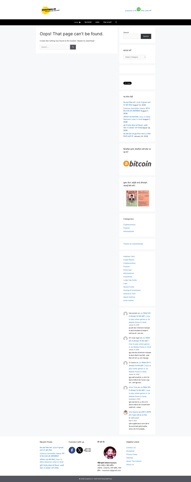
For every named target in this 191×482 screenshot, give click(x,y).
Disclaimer (130, 451)
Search (126, 32)
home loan (127, 270)
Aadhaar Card (129, 256)
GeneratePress (106, 479)
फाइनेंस (97, 22)
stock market (128, 300)
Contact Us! (131, 448)
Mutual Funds (128, 287)
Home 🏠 (77, 22)
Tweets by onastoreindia (133, 244)
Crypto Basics (128, 260)
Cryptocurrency (129, 225)
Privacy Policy (131, 454)
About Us (130, 465)
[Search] (73, 47)
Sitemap (129, 458)
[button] (116, 22)
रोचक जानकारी (107, 22)
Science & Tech (129, 294)
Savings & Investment (132, 290)
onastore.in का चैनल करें (138, 11)
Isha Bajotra (133, 412)
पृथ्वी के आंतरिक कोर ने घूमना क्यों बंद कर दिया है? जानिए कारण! (140, 415)
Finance (126, 228)
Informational (128, 231)
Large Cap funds (130, 280)
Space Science (129, 297)
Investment (127, 277)
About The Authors (134, 461)
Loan (125, 283)
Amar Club (133, 387)
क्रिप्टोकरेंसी (88, 22)
